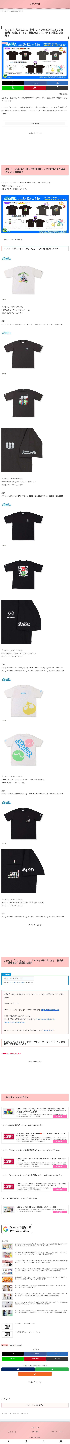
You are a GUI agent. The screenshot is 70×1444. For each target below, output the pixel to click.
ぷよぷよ (19, 1345)
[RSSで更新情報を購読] (35, 1374)
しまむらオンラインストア (18, 982)
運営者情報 (35, 1432)
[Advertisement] (35, 17)
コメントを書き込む (35, 1405)
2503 (12, 1345)
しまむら (5, 1345)
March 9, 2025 (49, 1030)
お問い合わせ (12, 1432)
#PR (37, 1019)
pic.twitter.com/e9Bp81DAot (14, 1022)
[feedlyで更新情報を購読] (52, 1369)
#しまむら (51, 1019)
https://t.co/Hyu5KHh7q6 (50, 1010)
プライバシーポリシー (57, 1432)
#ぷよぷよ (43, 1019)
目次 (33, 123)
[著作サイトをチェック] (18, 1369)
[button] (57, 88)
